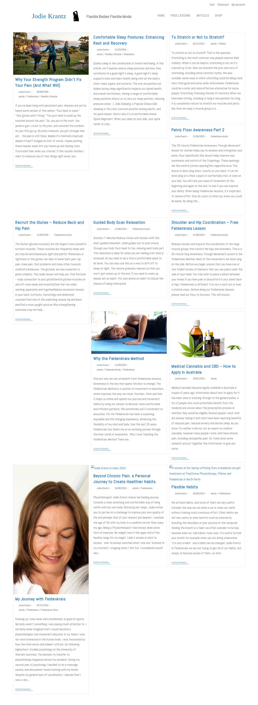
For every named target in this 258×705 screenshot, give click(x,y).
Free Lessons (181, 15)
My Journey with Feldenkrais (40, 599)
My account (238, 4)
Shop (218, 15)
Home (161, 15)
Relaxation (129, 54)
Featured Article (113, 369)
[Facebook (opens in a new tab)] (14, 4)
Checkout (223, 4)
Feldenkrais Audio (219, 136)
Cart (212, 4)
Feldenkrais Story (49, 609)
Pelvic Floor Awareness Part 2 (197, 129)
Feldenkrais (33, 96)
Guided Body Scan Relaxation (119, 222)
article (22, 96)
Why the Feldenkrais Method (118, 358)
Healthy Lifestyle (49, 96)
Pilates (222, 43)
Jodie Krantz (49, 16)
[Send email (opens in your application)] (23, 4)
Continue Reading (24, 165)
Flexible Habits (184, 487)
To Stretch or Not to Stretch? (197, 37)
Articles (203, 15)
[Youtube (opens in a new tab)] (18, 4)
